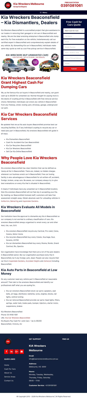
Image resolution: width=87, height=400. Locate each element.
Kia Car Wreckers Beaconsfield (17, 318)
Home (6, 365)
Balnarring (14, 201)
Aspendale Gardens (30, 201)
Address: (33, 364)
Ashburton (5, 201)
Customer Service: (37, 385)
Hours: (32, 371)
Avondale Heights (33, 261)
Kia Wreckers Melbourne (28, 3)
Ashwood (47, 261)
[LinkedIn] (11, 351)
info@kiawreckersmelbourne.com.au (43, 359)
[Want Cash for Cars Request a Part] (74, 30)
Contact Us (8, 381)
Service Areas (9, 377)
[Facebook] (6, 351)
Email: (31, 356)
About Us (8, 373)
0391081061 (72, 6)
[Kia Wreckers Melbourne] (8, 5)
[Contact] (22, 351)
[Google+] (16, 351)
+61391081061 (51, 385)
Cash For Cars (10, 369)
